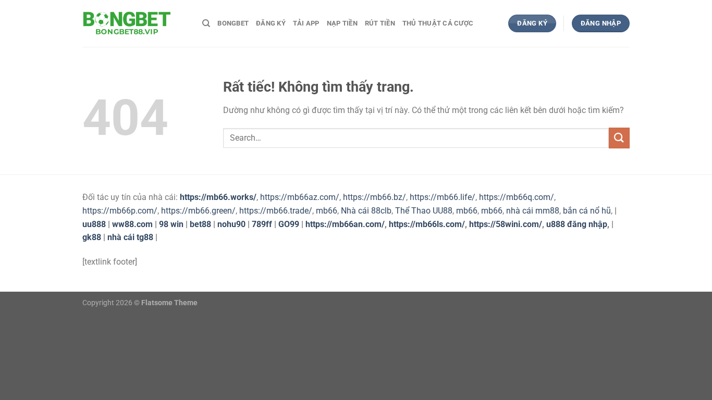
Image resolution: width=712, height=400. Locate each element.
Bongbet (233, 23)
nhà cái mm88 (532, 211)
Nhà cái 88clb (366, 211)
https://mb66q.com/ (516, 197)
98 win (171, 224)
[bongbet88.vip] (134, 23)
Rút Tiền (380, 23)
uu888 (94, 224)
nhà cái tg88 (130, 237)
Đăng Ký (271, 23)
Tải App (306, 23)
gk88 (91, 237)
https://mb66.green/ (198, 211)
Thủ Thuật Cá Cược (437, 23)
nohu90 (231, 224)
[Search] (206, 23)
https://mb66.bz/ (374, 197)
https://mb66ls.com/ (427, 224)
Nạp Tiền (342, 23)
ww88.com (132, 224)
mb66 (326, 211)
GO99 (288, 224)
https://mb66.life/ (442, 197)
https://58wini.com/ (505, 224)
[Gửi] (619, 138)
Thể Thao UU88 (423, 211)
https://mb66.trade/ (275, 211)
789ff (262, 224)
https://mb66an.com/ (345, 224)
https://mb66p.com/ (119, 211)
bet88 (200, 224)
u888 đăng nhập (576, 224)
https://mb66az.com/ (299, 197)
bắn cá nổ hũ (587, 211)
